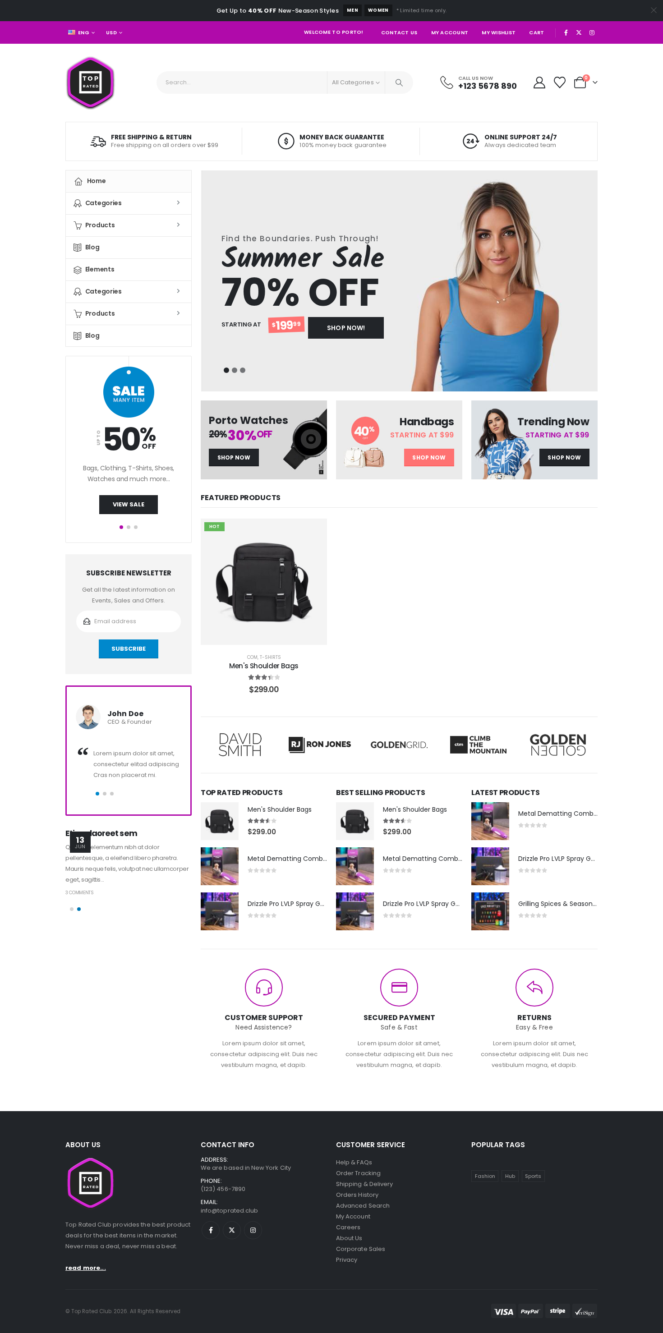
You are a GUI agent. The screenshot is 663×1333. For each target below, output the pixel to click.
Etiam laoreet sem (101, 833)
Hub (510, 1176)
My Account (450, 32)
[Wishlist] (560, 82)
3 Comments (79, 892)
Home (96, 180)
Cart (536, 32)
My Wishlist (499, 32)
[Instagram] (592, 32)
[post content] (264, 582)
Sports (533, 1176)
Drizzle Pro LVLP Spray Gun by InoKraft (306, 903)
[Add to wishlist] (313, 532)
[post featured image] (220, 821)
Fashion (485, 1176)
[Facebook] (566, 32)
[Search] (399, 82)
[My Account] (539, 82)
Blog (92, 247)
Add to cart (270, 635)
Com (252, 657)
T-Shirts (270, 657)
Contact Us (399, 32)
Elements (100, 269)
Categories (103, 202)
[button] (226, 370)
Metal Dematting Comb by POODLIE (304, 858)
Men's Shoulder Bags (264, 666)
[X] (579, 32)
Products (100, 225)
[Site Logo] (90, 83)
